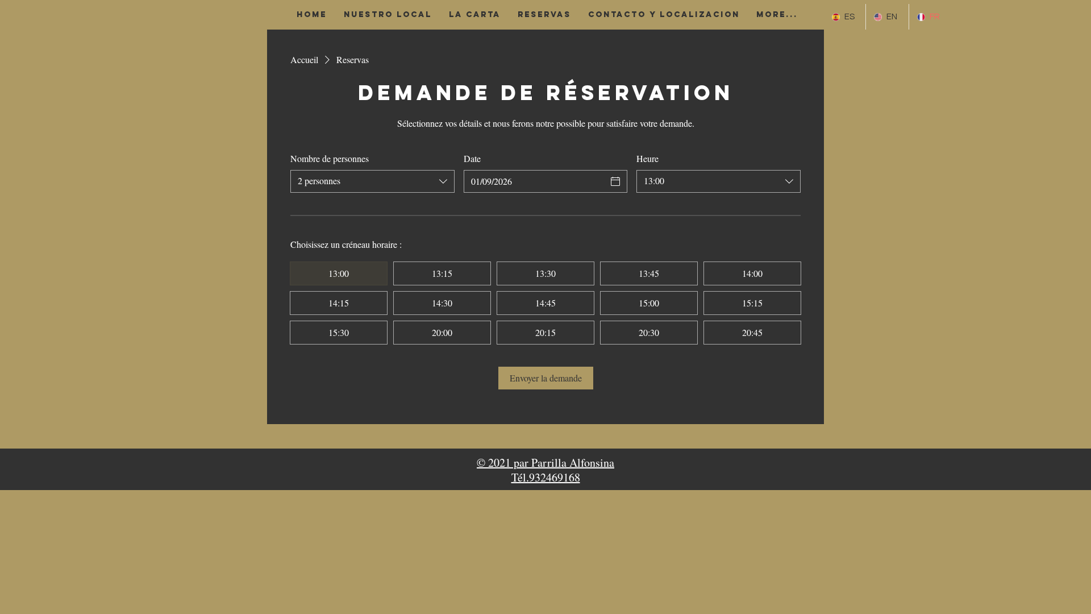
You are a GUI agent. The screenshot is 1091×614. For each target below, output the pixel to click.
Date (472, 158)
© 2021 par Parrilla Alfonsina (545, 462)
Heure (647, 158)
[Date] (615, 181)
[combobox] (372, 181)
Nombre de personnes (329, 158)
